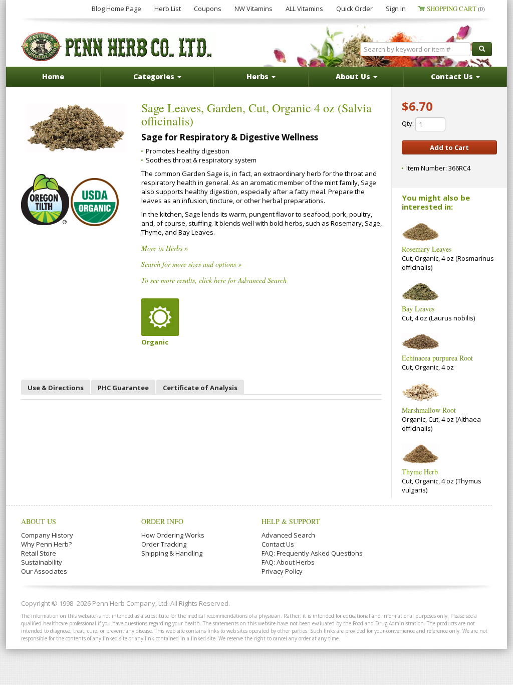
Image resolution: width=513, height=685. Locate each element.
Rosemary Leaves (426, 249)
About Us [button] (354, 76)
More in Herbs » (164, 248)
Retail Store (38, 553)
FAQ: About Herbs (288, 562)
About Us (38, 521)
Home (53, 76)
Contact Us (278, 544)
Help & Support (291, 521)
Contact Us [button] (453, 76)
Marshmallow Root (429, 410)
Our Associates (44, 571)
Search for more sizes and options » (191, 264)
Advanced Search (288, 535)
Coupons (207, 8)
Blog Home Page (116, 8)
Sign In (396, 8)
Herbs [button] (258, 76)
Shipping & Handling (171, 553)
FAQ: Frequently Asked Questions (312, 553)
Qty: (408, 123)
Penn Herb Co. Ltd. (117, 46)
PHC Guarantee (123, 387)
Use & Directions (56, 387)
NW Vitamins (253, 8)
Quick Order (354, 8)
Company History (47, 535)
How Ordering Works (172, 535)
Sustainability (41, 562)
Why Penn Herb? (46, 544)
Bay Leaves (418, 308)
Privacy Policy (282, 571)
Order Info (162, 521)
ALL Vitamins (304, 8)
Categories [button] (154, 76)
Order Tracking (163, 544)
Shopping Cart (456, 8)
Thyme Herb (420, 471)
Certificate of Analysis (200, 387)
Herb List (167, 8)
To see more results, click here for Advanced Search (214, 280)
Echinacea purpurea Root (437, 358)
